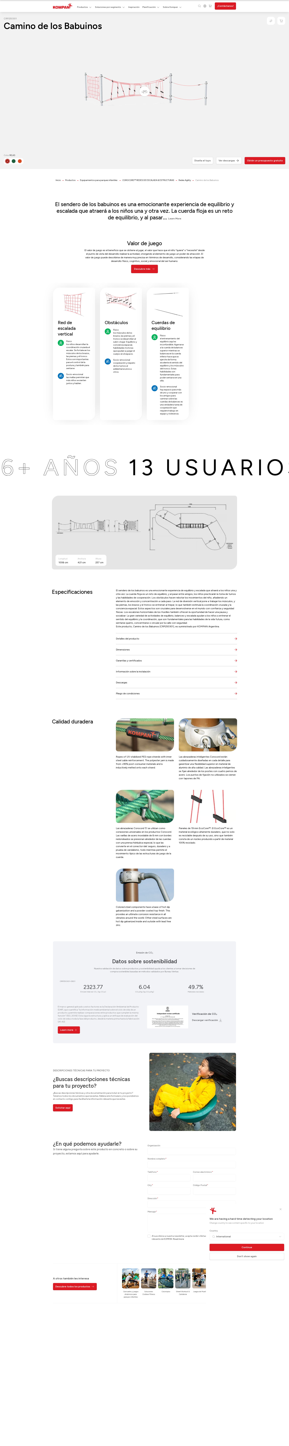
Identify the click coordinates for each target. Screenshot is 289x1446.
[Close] (280, 1209)
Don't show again (247, 1256)
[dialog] (144, 723)
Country (214, 1230)
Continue (247, 1247)
